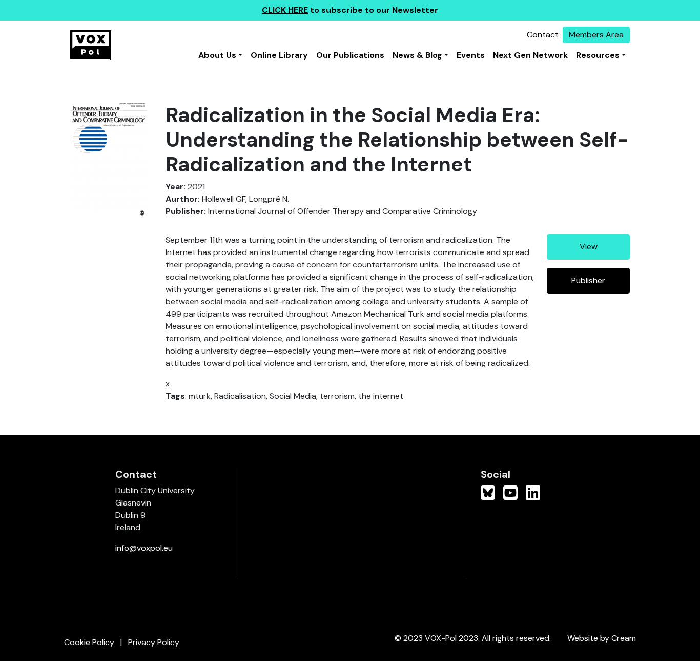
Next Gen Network (530, 55)
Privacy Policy (153, 642)
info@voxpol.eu (144, 547)
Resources (598, 55)
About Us (217, 55)
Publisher (588, 280)
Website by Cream (601, 638)
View (589, 246)
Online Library (279, 55)
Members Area (596, 34)
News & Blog (417, 55)
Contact (543, 34)
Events (471, 55)
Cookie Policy (89, 642)
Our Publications (350, 55)
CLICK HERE (285, 10)
